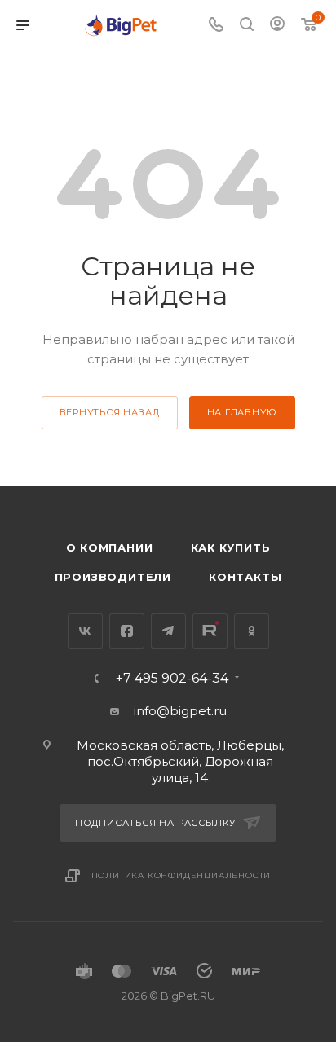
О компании (109, 547)
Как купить (231, 547)
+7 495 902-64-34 (172, 678)
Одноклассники (251, 631)
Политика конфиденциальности (181, 875)
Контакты (245, 576)
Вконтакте (85, 631)
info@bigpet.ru (180, 711)
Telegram (168, 631)
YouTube (210, 631)
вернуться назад (110, 412)
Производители (113, 576)
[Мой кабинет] (277, 25)
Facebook (126, 631)
